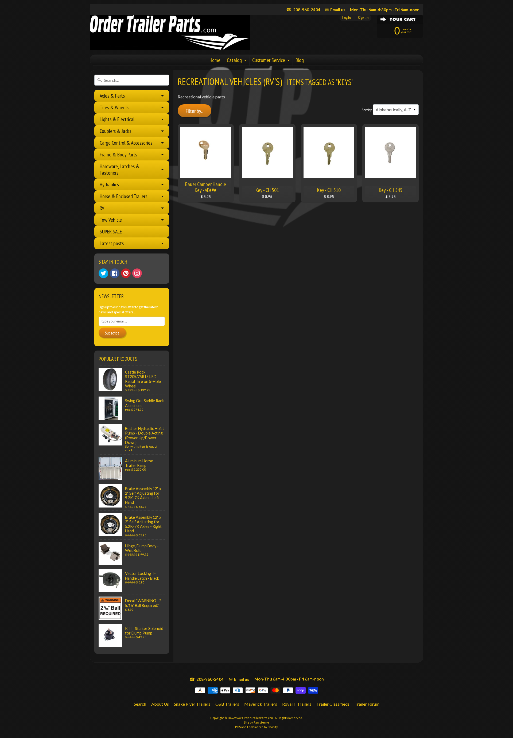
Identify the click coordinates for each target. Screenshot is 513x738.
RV (102, 208)
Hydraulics (109, 184)
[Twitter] (103, 273)
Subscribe (112, 333)
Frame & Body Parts (118, 154)
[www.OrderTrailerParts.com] (170, 32)
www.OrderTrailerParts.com (254, 718)
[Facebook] (114, 273)
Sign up (363, 18)
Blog (300, 60)
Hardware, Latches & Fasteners (119, 169)
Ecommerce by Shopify (262, 727)
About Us (160, 703)
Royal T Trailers (296, 703)
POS (238, 727)
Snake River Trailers (192, 703)
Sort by (367, 110)
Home (214, 60)
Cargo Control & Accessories (126, 142)
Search (140, 703)
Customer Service (268, 60)
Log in (346, 18)
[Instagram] (137, 273)
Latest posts (112, 243)
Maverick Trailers (260, 703)
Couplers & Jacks (115, 131)
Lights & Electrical (117, 119)
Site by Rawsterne (256, 722)
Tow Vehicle (111, 219)
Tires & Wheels (114, 107)
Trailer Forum (367, 703)
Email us (335, 9)
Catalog (234, 60)
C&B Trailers (227, 703)
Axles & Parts (112, 95)
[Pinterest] (126, 273)
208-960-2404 (303, 9)
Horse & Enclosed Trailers (123, 196)
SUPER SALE (111, 231)
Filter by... (194, 110)
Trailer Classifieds (332, 703)
